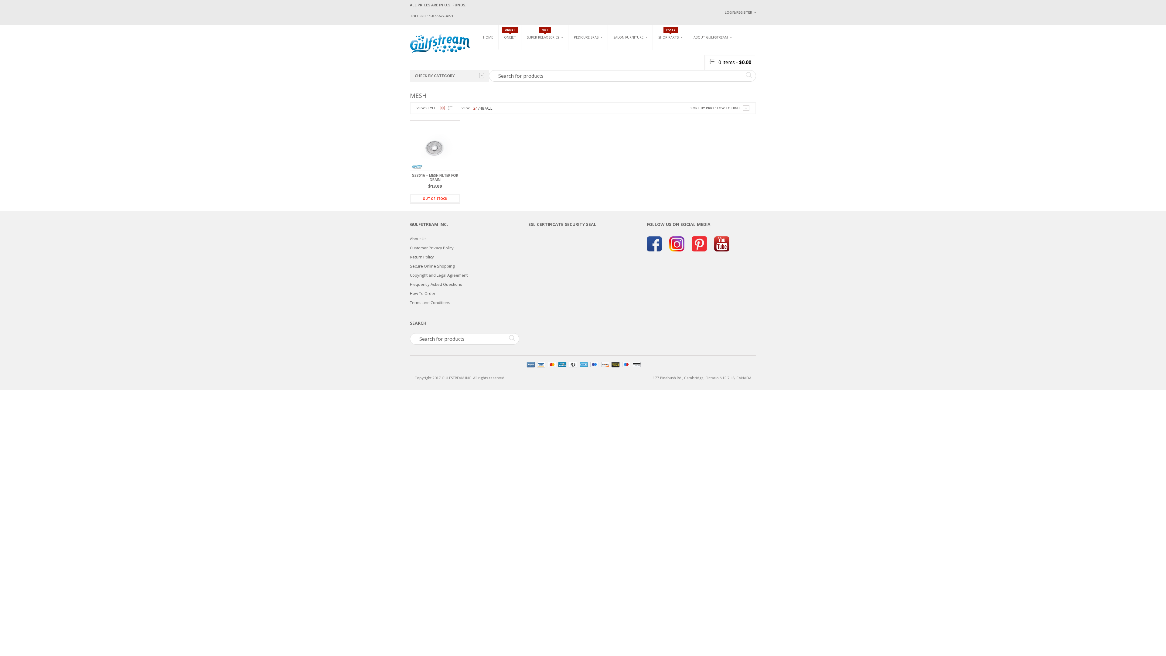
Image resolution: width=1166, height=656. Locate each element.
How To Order (422, 293)
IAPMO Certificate (769, 88)
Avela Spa (582, 60)
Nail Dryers (684, 88)
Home (488, 37)
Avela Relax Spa (541, 50)
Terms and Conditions (430, 302)
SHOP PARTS (668, 37)
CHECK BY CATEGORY (435, 75)
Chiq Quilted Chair (752, 71)
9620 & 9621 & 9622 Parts (680, 86)
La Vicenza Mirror (630, 85)
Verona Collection (692, 50)
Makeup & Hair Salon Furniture (634, 52)
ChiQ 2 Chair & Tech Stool (758, 78)
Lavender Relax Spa (544, 57)
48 (482, 108)
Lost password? (737, 88)
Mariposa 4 (645, 60)
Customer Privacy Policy (432, 248)
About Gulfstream (711, 37)
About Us (418, 238)
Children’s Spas (650, 50)
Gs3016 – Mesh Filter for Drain (435, 177)
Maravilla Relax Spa (545, 64)
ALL (489, 108)
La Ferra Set (746, 64)
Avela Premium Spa (591, 67)
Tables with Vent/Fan (693, 60)
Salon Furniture (628, 37)
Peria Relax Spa (540, 86)
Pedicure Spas (586, 37)
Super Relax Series (543, 37)
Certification (713, 87)
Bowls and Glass (674, 50)
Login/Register (738, 12)
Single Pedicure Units (595, 50)
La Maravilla (585, 88)
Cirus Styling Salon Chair (637, 64)
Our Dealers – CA (768, 70)
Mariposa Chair (649, 67)
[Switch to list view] (450, 108)
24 (475, 108)
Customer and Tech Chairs (754, 52)
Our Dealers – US (768, 62)
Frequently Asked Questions (436, 284)
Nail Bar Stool (748, 85)
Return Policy (422, 257)
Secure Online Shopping (432, 266)
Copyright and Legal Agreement (439, 275)
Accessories (669, 57)
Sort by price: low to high (715, 108)
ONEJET (510, 37)
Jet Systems (669, 64)
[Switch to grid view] (443, 108)
